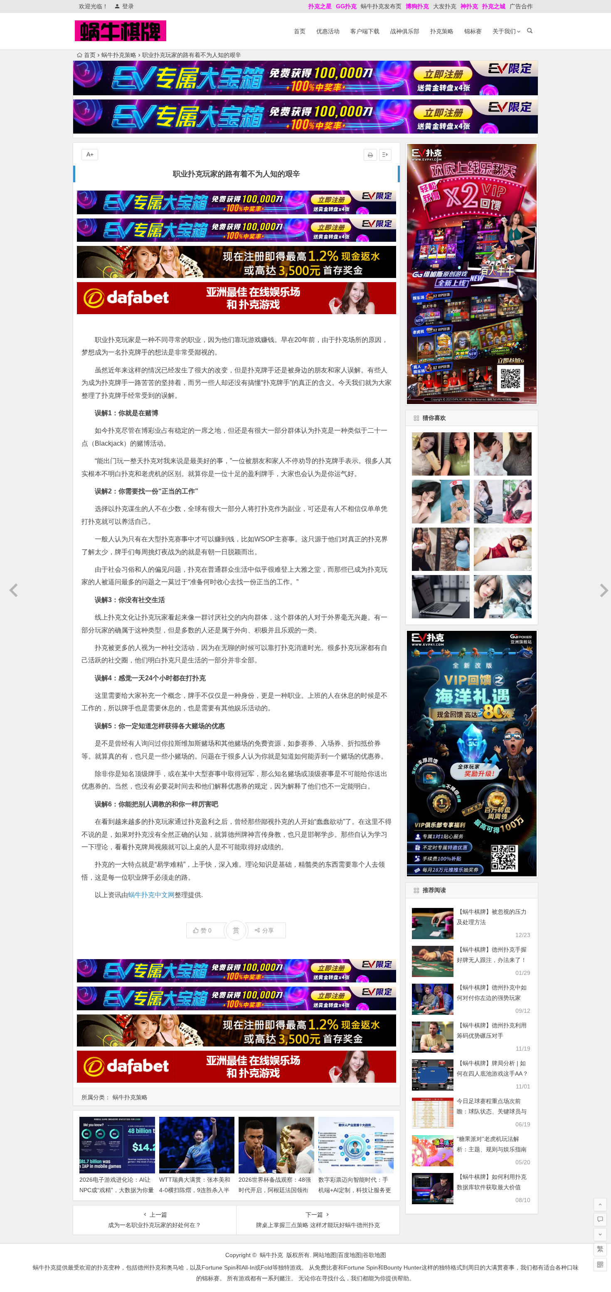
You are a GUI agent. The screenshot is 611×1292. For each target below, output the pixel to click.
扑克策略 (441, 31)
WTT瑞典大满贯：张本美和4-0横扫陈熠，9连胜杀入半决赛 (194, 1190)
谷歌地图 (374, 1255)
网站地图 (324, 1255)
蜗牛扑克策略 (118, 55)
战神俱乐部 (404, 31)
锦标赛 (473, 31)
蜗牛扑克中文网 (151, 894)
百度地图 (349, 1255)
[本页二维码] (600, 1264)
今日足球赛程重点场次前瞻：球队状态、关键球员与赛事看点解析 (492, 1111)
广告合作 (521, 6)
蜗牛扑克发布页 (381, 6)
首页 (300, 31)
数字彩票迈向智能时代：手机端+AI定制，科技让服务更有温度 (354, 1190)
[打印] (370, 155)
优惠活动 (328, 31)
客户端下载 (364, 31)
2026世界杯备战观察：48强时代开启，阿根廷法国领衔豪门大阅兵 (275, 1190)
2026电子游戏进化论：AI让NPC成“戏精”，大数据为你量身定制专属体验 (116, 1190)
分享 (268, 930)
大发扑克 (444, 6)
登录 (128, 6)
